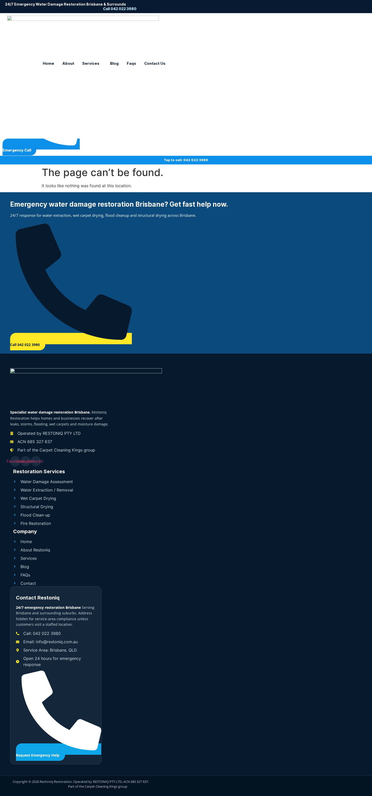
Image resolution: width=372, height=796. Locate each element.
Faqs (131, 63)
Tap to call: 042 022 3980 (186, 160)
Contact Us (155, 63)
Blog (114, 63)
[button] (92, 63)
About (68, 63)
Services (90, 63)
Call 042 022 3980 (119, 9)
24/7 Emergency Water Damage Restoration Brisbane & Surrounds (65, 4)
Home (48, 63)
